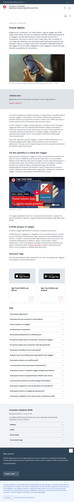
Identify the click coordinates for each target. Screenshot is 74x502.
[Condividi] (70, 16)
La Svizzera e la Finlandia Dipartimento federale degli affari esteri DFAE (23, 7)
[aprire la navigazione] (69, 8)
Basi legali (42, 492)
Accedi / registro (14, 103)
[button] (71, 451)
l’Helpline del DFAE (34, 245)
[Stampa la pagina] (65, 16)
